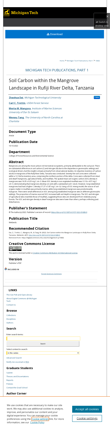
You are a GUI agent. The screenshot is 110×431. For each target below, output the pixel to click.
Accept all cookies (87, 409)
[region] (55, 413)
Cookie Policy (37, 422)
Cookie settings (40, 419)
